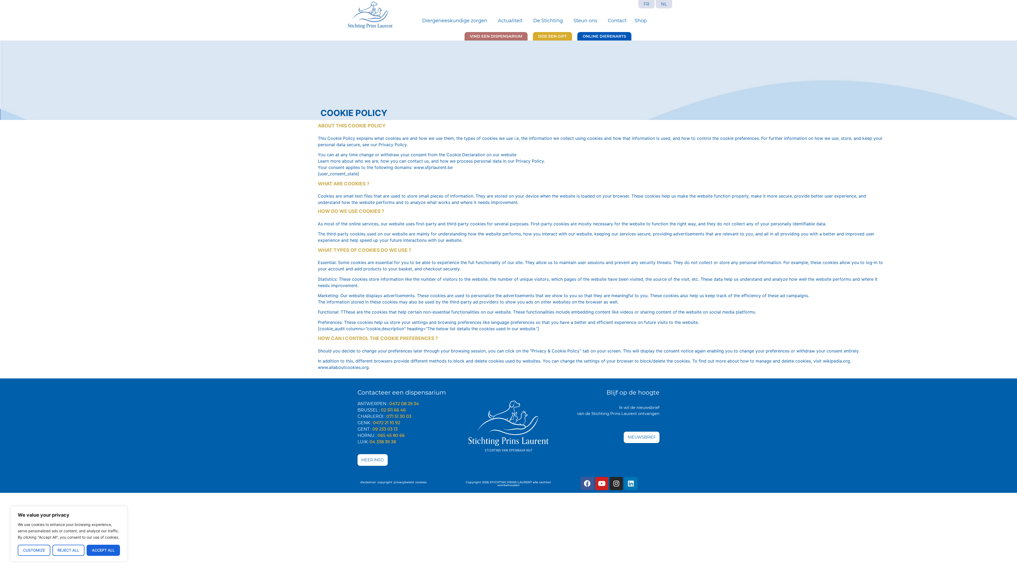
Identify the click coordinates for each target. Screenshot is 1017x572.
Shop (641, 21)
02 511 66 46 (393, 410)
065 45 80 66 (391, 435)
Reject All (68, 550)
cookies (421, 482)
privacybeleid (404, 482)
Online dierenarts (604, 36)
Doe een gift (552, 36)
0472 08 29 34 (404, 403)
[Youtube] (601, 483)
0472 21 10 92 (386, 422)
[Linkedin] (630, 483)
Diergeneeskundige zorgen (454, 21)
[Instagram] (616, 483)
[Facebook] (587, 483)
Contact (617, 21)
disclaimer (368, 482)
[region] (69, 533)
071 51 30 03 (398, 416)
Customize (34, 550)
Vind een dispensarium (496, 36)
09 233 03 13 (385, 429)
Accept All (103, 550)
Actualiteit (510, 21)
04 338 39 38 (382, 441)
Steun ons (585, 21)
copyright (384, 482)
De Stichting (548, 21)
